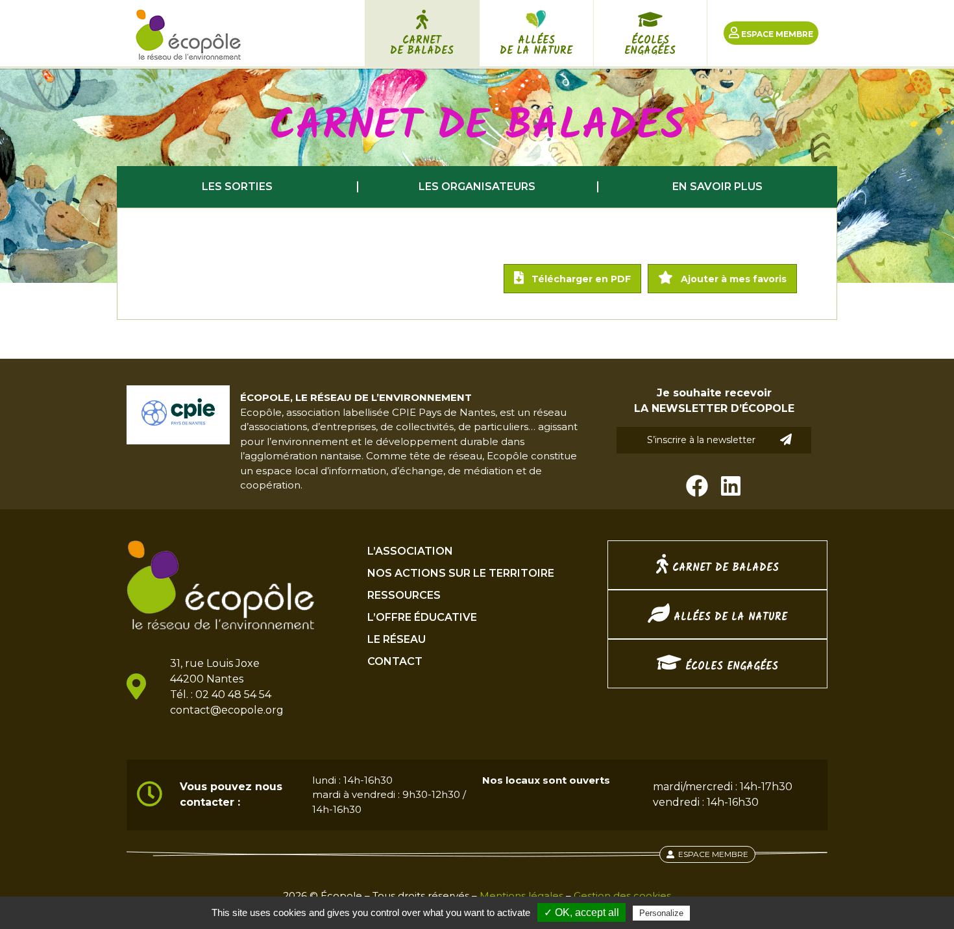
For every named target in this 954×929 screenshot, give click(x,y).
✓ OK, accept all (581, 912)
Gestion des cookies (622, 895)
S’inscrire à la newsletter (701, 440)
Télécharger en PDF (580, 279)
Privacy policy (724, 913)
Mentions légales (521, 895)
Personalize (661, 913)
